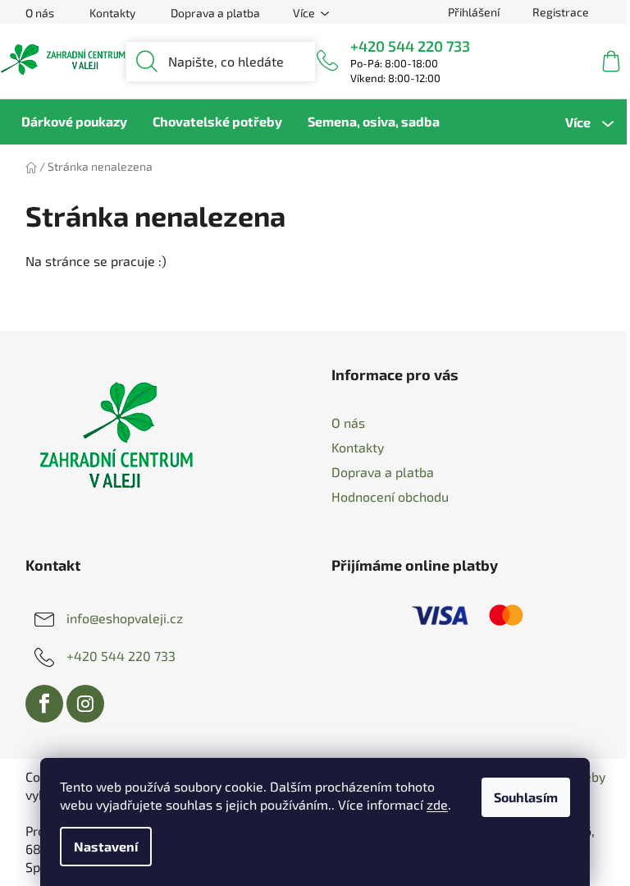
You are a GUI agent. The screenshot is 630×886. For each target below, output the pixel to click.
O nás (39, 13)
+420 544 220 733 (410, 46)
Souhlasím (526, 797)
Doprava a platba (215, 13)
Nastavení (106, 846)
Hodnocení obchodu (390, 496)
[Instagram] (85, 704)
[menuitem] (74, 121)
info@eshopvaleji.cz (124, 618)
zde (437, 804)
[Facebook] (44, 704)
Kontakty (112, 13)
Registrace (560, 12)
